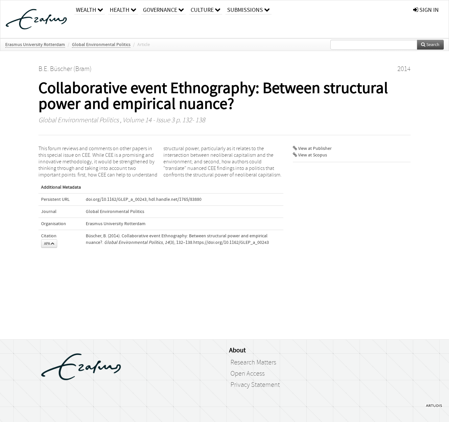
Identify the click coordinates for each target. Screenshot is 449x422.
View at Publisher (314, 148)
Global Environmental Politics (101, 44)
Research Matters (253, 362)
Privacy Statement (255, 385)
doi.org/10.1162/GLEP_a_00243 (116, 199)
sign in (428, 10)
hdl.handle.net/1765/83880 (175, 199)
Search (432, 44)
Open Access (247, 374)
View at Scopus (312, 155)
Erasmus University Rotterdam (35, 44)
